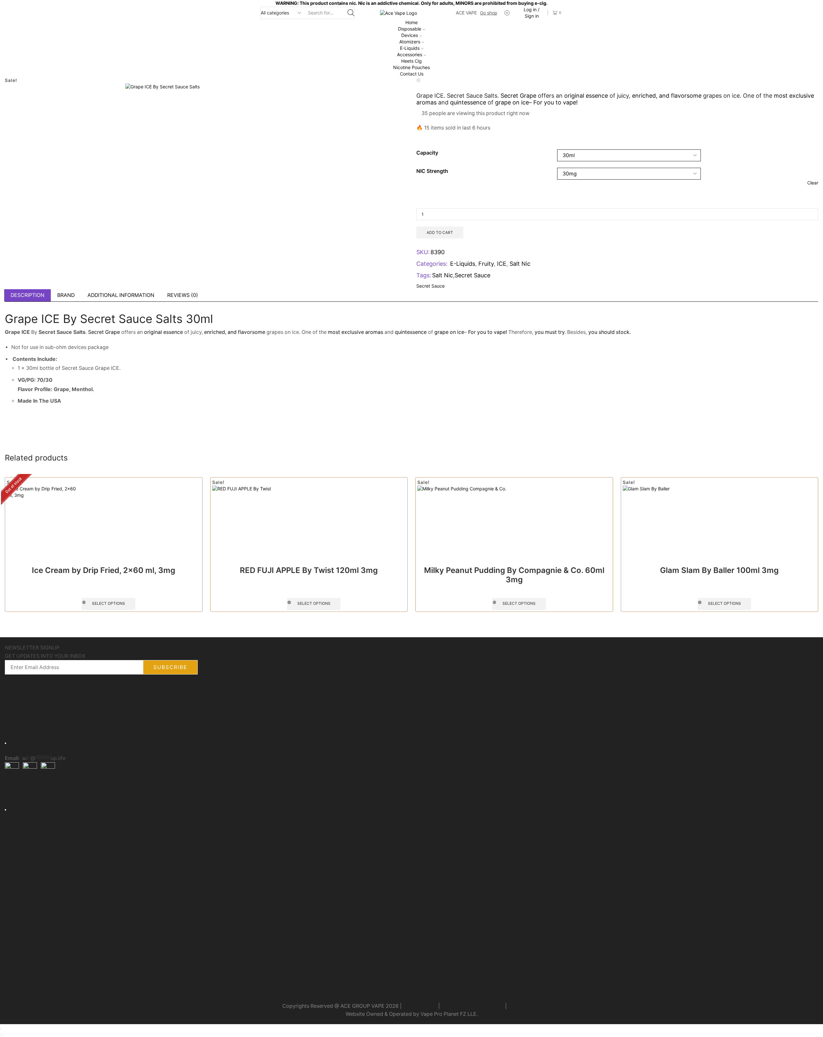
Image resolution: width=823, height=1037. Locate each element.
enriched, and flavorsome (666, 95)
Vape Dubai (23, 857)
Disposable (409, 28)
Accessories (409, 54)
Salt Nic (520, 263)
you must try (550, 332)
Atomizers (409, 41)
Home (411, 22)
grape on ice (512, 102)
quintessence (468, 102)
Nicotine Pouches (411, 67)
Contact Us (411, 73)
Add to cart (440, 232)
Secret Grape (518, 95)
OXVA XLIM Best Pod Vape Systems (53, 890)
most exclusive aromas (355, 332)
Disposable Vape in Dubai (39, 939)
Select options (108, 603)
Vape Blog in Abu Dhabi (38, 825)
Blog (39, 688)
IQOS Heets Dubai (30, 915)
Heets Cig (411, 61)
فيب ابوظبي (23, 907)
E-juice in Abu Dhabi (34, 882)
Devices (409, 35)
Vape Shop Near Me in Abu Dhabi (50, 849)
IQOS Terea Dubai (30, 923)
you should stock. (609, 332)
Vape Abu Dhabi (30, 866)
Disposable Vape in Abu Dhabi (46, 931)
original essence (585, 95)
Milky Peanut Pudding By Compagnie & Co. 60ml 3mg (514, 575)
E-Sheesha (63, 798)
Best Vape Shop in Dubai (39, 841)
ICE (501, 263)
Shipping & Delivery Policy (472, 1006)
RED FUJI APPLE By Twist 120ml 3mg (309, 570)
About (26, 688)
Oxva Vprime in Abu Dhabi (40, 956)
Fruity (486, 263)
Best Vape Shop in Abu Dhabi (45, 833)
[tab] (27, 295)
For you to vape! (555, 102)
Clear (812, 182)
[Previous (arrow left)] (0, 1035)
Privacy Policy (420, 1006)
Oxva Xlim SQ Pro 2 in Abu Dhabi (48, 964)
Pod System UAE (29, 899)
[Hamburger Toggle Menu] (5, 743)
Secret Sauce (472, 275)
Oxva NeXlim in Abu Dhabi (40, 948)
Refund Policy (524, 1006)
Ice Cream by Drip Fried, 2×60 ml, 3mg (103, 570)
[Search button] (351, 13)
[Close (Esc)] (0, 1029)
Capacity (427, 153)
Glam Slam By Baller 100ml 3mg (719, 570)
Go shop (488, 12)
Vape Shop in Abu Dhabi (39, 874)
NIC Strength (432, 171)
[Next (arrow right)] (3, 1035)
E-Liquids (410, 48)
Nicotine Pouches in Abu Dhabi (46, 972)
